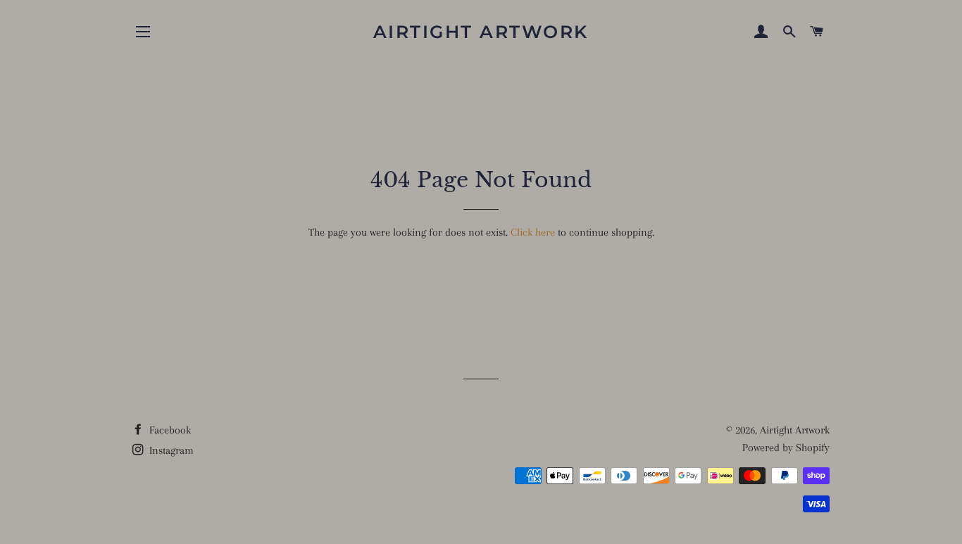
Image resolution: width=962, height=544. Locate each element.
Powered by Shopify (786, 447)
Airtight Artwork (481, 31)
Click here (533, 232)
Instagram (170, 450)
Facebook (168, 430)
